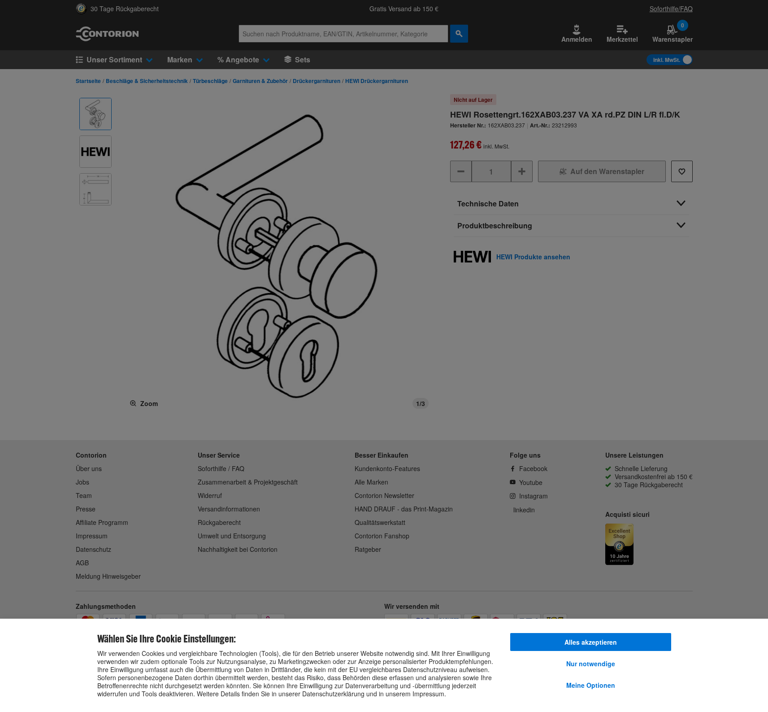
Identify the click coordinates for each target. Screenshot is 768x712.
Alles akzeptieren (590, 642)
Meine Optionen (590, 685)
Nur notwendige (590, 663)
